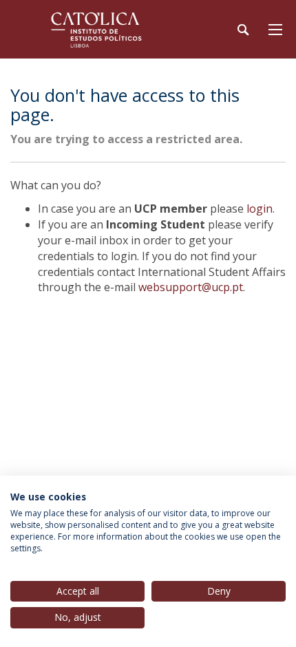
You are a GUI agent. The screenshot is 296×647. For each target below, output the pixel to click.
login (259, 208)
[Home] (96, 29)
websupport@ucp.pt (190, 287)
